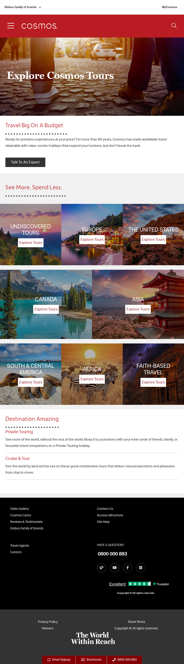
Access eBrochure (110, 515)
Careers (16, 552)
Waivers (47, 628)
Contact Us (105, 508)
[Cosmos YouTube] (114, 568)
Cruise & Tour (17, 459)
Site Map (103, 522)
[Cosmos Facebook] (127, 568)
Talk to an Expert (25, 162)
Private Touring (19, 432)
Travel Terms (136, 622)
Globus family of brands (20, 7)
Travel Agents (19, 545)
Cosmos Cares (20, 515)
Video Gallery (19, 508)
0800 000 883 (127, 659)
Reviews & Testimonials (26, 522)
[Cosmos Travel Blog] (101, 568)
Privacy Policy (48, 622)
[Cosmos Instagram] (140, 568)
